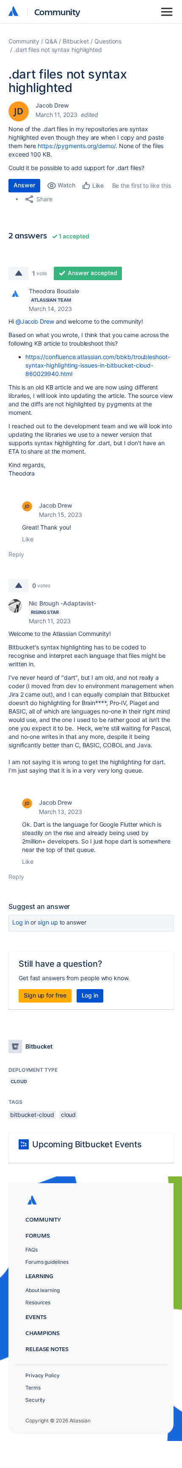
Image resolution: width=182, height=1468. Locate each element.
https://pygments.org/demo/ (77, 145)
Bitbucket (76, 41)
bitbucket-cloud (32, 1114)
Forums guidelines (47, 1262)
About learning (42, 1290)
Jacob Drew (52, 105)
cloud (68, 1114)
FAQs (31, 1249)
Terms (33, 1387)
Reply (16, 554)
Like (27, 539)
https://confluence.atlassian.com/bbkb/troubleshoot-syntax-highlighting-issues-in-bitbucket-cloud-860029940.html (97, 365)
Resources (37, 1302)
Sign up (48, 922)
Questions (107, 41)
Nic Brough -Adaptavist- (62, 603)
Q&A (51, 41)
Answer (24, 185)
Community (57, 11)
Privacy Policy (42, 1375)
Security (35, 1400)
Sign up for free (45, 995)
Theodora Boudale (54, 291)
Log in (20, 922)
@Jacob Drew (35, 321)
